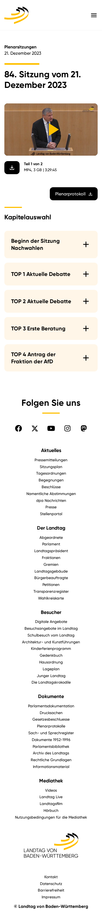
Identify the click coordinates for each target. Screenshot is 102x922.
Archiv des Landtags (51, 753)
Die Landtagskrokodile (51, 682)
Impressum (51, 897)
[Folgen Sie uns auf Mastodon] (84, 428)
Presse (51, 507)
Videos (51, 790)
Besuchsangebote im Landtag (51, 628)
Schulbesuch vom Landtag (51, 635)
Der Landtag (51, 528)
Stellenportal (51, 513)
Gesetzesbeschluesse (51, 719)
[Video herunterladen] (12, 167)
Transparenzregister (51, 591)
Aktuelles (51, 450)
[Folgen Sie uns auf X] (35, 428)
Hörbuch (51, 810)
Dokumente (51, 696)
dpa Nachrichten (51, 500)
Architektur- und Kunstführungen (51, 642)
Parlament (51, 544)
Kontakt (51, 876)
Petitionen (51, 584)
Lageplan (51, 668)
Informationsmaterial (51, 766)
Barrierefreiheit (51, 890)
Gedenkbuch (51, 655)
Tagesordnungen (51, 473)
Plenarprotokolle (51, 726)
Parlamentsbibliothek (51, 746)
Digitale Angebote (51, 621)
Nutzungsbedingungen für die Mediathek (51, 817)
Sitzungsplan (51, 466)
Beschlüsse (51, 486)
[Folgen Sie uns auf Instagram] (67, 428)
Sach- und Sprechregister (51, 732)
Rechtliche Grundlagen (51, 759)
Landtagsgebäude (51, 571)
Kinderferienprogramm (51, 648)
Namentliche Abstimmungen (51, 493)
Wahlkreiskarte (51, 598)
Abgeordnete (51, 537)
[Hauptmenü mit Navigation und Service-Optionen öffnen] (94, 15)
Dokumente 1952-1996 (51, 739)
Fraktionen (51, 557)
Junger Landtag (51, 675)
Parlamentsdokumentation (51, 705)
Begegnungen (51, 480)
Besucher (51, 612)
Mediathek (51, 781)
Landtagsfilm (51, 803)
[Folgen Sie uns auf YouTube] (51, 428)
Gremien (51, 564)
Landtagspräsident (51, 550)
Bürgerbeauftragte (51, 577)
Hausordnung (51, 662)
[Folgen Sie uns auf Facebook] (18, 428)
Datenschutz (51, 883)
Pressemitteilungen (51, 459)
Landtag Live (51, 796)
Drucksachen (51, 712)
